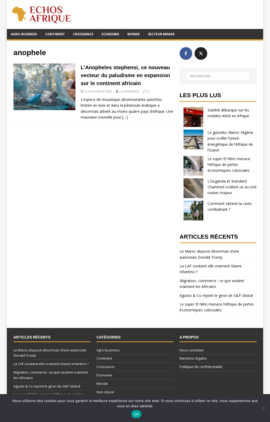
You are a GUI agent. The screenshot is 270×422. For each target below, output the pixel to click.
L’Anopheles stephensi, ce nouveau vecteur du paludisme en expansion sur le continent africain (125, 75)
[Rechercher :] (218, 76)
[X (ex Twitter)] (201, 53)
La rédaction (129, 91)
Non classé (105, 392)
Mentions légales (193, 358)
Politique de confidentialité (201, 366)
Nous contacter (192, 350)
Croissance (83, 34)
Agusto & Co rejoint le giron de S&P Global (216, 295)
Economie (110, 34)
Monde (133, 34)
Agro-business (24, 34)
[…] (125, 117)
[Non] (263, 408)
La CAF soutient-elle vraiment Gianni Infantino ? (51, 363)
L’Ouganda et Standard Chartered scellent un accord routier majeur (232, 187)
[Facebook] (186, 53)
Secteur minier (161, 34)
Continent (55, 34)
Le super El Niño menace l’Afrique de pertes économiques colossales (229, 164)
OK (136, 414)
